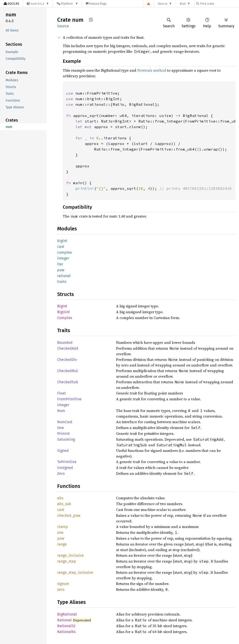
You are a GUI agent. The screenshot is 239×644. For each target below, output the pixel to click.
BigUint (63, 312)
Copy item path (91, 20)
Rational (64, 620)
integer (63, 258)
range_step (66, 561)
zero (60, 589)
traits (61, 281)
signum (63, 583)
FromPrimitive (69, 399)
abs (60, 498)
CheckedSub (67, 382)
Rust (183, 3)
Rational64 (66, 632)
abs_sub (64, 504)
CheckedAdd (67, 348)
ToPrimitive (67, 462)
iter (60, 264)
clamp (62, 526)
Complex (64, 318)
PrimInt (63, 433)
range (62, 544)
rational (64, 276)
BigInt (62, 306)
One (60, 428)
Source (63, 26)
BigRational (67, 614)
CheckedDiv (67, 359)
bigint (62, 241)
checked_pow (68, 515)
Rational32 (66, 626)
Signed (63, 450)
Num (61, 410)
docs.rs (162, 3)
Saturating (66, 439)
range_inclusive (70, 555)
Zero (61, 473)
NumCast (64, 422)
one (60, 532)
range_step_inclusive (75, 572)
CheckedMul (67, 371)
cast (60, 246)
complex (64, 252)
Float (61, 393)
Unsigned (65, 467)
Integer (63, 405)
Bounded (65, 342)
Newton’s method (151, 70)
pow (60, 270)
